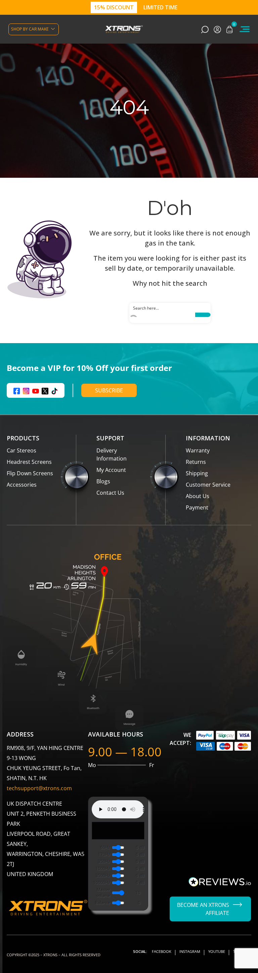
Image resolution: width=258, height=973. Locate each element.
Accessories (22, 484)
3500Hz (103, 875)
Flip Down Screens (30, 473)
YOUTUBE (216, 951)
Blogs (103, 481)
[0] (229, 29)
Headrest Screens (29, 462)
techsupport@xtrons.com (39, 788)
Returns (196, 462)
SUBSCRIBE (109, 390)
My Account (111, 470)
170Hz (104, 854)
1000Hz (103, 868)
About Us (197, 496)
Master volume (103, 893)
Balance (102, 903)
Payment (197, 507)
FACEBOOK (161, 951)
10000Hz (101, 882)
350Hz (104, 861)
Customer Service (208, 484)
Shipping (197, 473)
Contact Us (110, 492)
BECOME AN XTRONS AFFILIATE (203, 909)
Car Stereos (21, 450)
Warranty (198, 450)
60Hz (105, 847)
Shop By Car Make (30, 29)
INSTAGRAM (189, 951)
